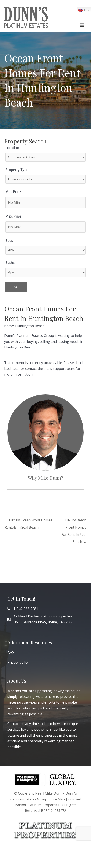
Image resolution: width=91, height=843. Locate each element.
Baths (10, 262)
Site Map (58, 799)
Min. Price (13, 191)
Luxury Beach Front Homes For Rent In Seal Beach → (73, 521)
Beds (9, 240)
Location (12, 147)
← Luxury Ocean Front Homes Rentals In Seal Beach (28, 521)
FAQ (10, 652)
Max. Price (13, 216)
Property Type (16, 169)
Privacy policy (18, 662)
